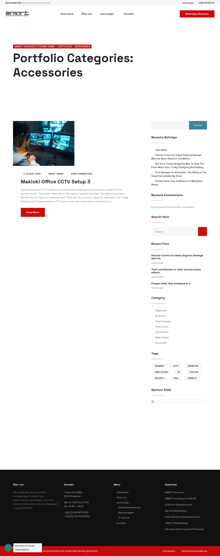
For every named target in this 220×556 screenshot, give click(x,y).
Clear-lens (161, 326)
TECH (175, 378)
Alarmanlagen (126, 512)
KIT (178, 372)
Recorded (161, 342)
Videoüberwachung (129, 507)
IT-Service (124, 517)
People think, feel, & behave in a (170, 283)
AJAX (168, 504)
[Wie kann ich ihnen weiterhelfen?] (8, 548)
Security (159, 378)
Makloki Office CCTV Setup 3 (55, 181)
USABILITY (192, 378)
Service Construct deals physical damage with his (177, 257)
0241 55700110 (206, 2)
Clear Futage (162, 321)
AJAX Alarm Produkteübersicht (182, 516)
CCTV (175, 366)
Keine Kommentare (81, 173)
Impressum (188, 2)
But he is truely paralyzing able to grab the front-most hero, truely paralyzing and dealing (177, 165)
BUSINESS (159, 366)
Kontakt (129, 13)
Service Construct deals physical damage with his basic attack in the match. (176, 157)
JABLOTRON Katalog (176, 523)
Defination (193, 366)
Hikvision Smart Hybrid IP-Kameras (184, 529)
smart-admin (55, 173)
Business (160, 315)
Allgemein (161, 310)
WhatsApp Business (197, 13)
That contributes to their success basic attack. (176, 271)
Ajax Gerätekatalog (175, 510)
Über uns (86, 13)
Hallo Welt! (161, 149)
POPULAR (194, 372)
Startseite (67, 13)
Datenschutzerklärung (194, 551)
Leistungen (107, 13)
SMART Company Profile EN (180, 498)
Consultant (162, 332)
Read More (32, 212)
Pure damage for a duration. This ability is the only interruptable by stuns (179, 174)
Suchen (198, 125)
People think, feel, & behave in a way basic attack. (177, 183)
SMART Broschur (174, 492)
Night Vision (162, 337)
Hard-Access (161, 372)
